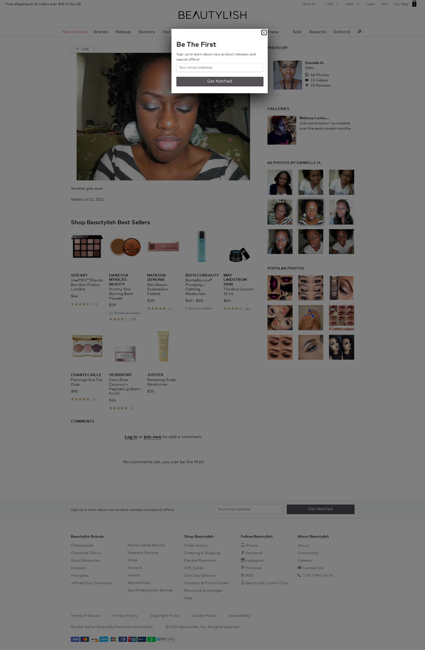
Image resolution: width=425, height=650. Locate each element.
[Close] (264, 32)
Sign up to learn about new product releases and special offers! (216, 57)
